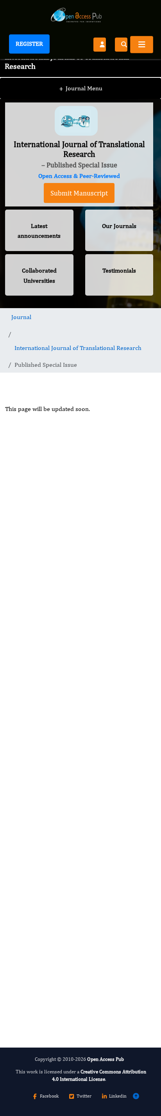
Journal (21, 317)
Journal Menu (80, 88)
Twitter (84, 1096)
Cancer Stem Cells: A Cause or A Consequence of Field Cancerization (67, 676)
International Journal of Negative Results (74, 840)
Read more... (79, 610)
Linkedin (118, 1096)
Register (29, 43)
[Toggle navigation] (141, 44)
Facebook (49, 1096)
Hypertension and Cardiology (58, 774)
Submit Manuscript (79, 193)
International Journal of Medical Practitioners (62, 978)
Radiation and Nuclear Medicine (62, 907)
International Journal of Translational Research (77, 348)
